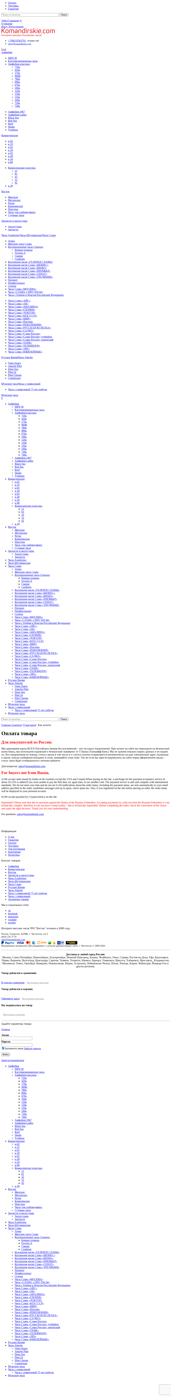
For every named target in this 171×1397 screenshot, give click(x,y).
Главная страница (11, 725)
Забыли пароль (32, 1048)
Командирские (16, 869)
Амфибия (13, 866)
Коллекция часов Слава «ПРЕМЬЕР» (29, 271)
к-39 (10, 185)
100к (17, 88)
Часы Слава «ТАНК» (20, 342)
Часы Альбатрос (17, 878)
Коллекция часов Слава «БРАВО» (27, 268)
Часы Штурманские (19, 881)
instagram (13, 916)
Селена (12, 286)
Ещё (3, 49)
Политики (14, 854)
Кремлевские (15, 206)
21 (16, 170)
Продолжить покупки (38, 982)
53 (16, 179)
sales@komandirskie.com (31, 766)
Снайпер (20, 259)
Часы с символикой (19, 896)
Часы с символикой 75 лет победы (27, 389)
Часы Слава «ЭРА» (19, 348)
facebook (13, 913)
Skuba (11, 126)
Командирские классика (22, 167)
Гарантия (13, 839)
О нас (11, 836)
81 (16, 173)
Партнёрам (14, 851)
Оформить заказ (10, 998)
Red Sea (12, 120)
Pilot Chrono (15, 375)
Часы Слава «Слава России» (24, 333)
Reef (10, 123)
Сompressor (14, 378)
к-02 (10, 141)
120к (17, 91)
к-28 (10, 156)
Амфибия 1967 (16, 111)
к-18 (10, 150)
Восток (12, 872)
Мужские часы (16, 1366)
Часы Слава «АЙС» (19, 300)
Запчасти (13, 229)
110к (17, 97)
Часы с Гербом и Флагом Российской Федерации (36, 295)
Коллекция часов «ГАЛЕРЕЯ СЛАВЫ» (30, 262)
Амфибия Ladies (17, 114)
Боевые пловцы (24, 249)
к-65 (10, 147)
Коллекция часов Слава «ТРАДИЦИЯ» (30, 277)
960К (18, 76)
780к (17, 79)
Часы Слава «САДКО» (21, 330)
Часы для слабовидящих (22, 212)
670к (17, 85)
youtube (12, 919)
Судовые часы (16, 215)
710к (17, 67)
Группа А (20, 252)
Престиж (13, 209)
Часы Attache (15, 890)
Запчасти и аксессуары (21, 875)
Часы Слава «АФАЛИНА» (23, 306)
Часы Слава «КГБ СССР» (22, 315)
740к (17, 106)
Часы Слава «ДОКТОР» (22, 312)
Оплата (12, 842)
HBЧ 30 (12, 58)
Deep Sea (13, 369)
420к (17, 70)
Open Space (14, 363)
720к (17, 103)
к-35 (10, 144)
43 (16, 176)
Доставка (13, 845)
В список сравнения (12, 982)
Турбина (13, 129)
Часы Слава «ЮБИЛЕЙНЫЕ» (25, 351)
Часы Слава (14, 884)
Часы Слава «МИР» (19, 318)
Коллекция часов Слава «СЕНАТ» (27, 274)
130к (17, 94)
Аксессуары (15, 226)
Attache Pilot (15, 366)
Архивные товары (18, 899)
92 (16, 182)
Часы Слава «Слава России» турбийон (30, 336)
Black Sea (13, 117)
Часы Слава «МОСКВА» (22, 289)
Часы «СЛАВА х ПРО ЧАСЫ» (25, 292)
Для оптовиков (16, 848)
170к (17, 73)
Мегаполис (14, 200)
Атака (11, 240)
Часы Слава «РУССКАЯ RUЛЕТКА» (29, 327)
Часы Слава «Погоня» (20, 321)
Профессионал (16, 283)
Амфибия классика (19, 64)
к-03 (10, 153)
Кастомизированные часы (23, 61)
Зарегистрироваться (12, 1060)
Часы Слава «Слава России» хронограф (30, 339)
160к (17, 100)
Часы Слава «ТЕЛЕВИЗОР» (24, 345)
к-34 (10, 159)
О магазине (29, 725)
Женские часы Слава (20, 243)
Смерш (19, 256)
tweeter (12, 922)
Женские (13, 197)
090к (17, 82)
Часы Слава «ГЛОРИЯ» (21, 309)
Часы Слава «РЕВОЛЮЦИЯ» (25, 324)
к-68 (10, 162)
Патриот (13, 280)
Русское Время (16, 887)
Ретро (11, 203)
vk (9, 910)
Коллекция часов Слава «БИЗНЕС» (28, 265)
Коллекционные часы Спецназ (25, 246)
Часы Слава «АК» (18, 303)
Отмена (5, 1029)
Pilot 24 (12, 372)
